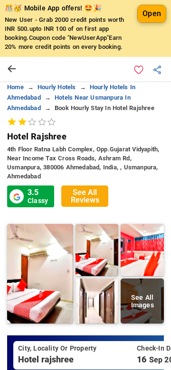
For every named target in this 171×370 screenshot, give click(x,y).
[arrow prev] (12, 69)
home (15, 87)
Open (151, 13)
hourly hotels (57, 87)
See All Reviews (85, 196)
